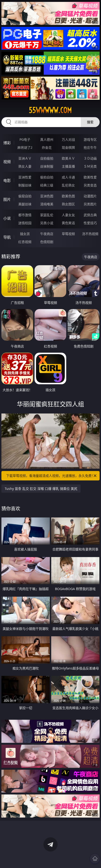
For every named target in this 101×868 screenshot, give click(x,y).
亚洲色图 (46, 196)
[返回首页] (95, 858)
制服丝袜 (24, 185)
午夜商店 (46, 233)
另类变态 (90, 185)
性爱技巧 (90, 223)
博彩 (7, 142)
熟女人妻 (24, 166)
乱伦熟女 (68, 185)
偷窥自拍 (24, 196)
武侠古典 (90, 215)
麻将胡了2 (24, 147)
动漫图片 (90, 196)
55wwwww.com (50, 110)
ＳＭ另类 (90, 166)
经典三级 (46, 185)
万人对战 (68, 139)
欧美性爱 (90, 177)
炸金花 (47, 147)
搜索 (90, 122)
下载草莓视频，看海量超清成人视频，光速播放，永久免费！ (50, 475)
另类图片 (90, 204)
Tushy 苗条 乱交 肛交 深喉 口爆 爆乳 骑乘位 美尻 (41, 488)
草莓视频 (68, 233)
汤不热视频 (90, 233)
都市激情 (24, 215)
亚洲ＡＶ (24, 158)
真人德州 (46, 139)
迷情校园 (24, 223)
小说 (7, 218)
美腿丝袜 (24, 204)
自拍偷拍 (46, 158)
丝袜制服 (46, 166)
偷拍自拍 (46, 177)
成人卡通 (68, 177)
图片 (7, 199)
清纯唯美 (46, 204)
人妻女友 (68, 215)
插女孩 (25, 233)
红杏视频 (24, 242)
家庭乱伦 (46, 215)
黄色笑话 (68, 223)
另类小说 (46, 223)
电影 (7, 180)
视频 (7, 161)
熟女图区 (68, 204)
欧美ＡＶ (68, 158)
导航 (7, 237)
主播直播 (68, 166)
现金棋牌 (68, 147)
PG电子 (24, 139)
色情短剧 (46, 242)
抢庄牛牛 (90, 147)
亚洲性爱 (24, 177)
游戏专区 (90, 139)
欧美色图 (68, 196)
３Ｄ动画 (90, 158)
